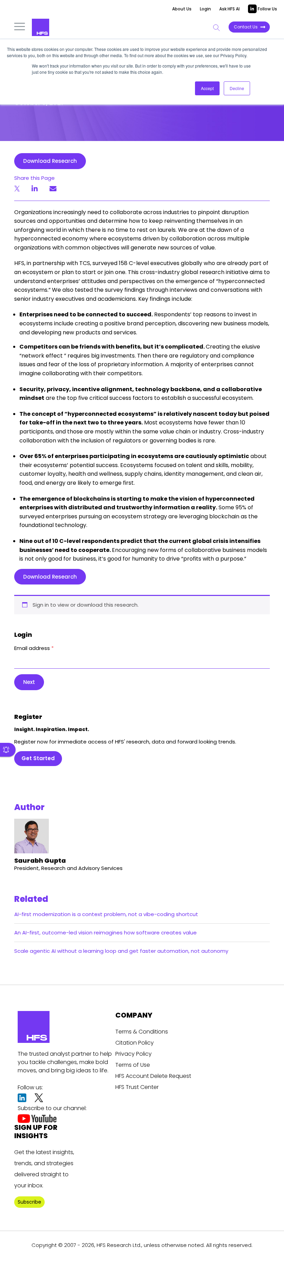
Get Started (38, 758)
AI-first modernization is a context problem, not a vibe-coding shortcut (106, 914)
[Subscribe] (8, 750)
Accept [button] (207, 88)
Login (205, 9)
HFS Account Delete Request (153, 1076)
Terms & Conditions (141, 1032)
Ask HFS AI (229, 9)
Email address (34, 648)
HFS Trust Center (137, 1087)
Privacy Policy (133, 1054)
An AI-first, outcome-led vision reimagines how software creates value (105, 932)
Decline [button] (237, 88)
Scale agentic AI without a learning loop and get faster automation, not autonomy (121, 951)
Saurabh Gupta (40, 860)
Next (29, 682)
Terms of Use (132, 1065)
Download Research (50, 161)
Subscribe (29, 1201)
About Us (182, 9)
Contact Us (246, 27)
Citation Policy (134, 1043)
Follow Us (267, 9)
